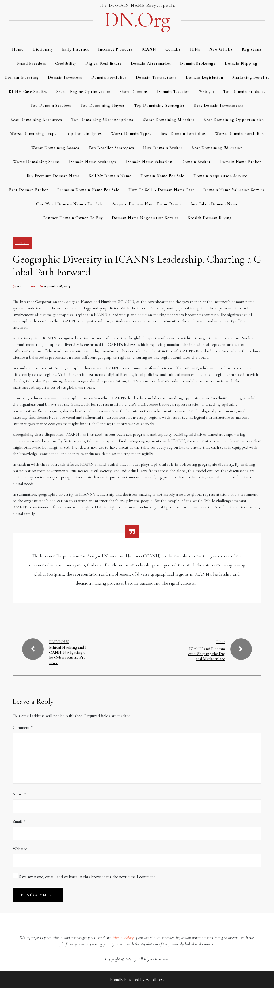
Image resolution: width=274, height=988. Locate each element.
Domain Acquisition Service (220, 175)
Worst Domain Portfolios (239, 133)
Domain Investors (65, 77)
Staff (19, 286)
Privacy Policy (122, 937)
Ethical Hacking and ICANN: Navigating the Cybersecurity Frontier (67, 655)
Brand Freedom (31, 63)
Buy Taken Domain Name (214, 203)
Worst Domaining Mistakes (168, 119)
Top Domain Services (50, 105)
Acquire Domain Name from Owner (146, 203)
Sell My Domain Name (110, 175)
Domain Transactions (156, 77)
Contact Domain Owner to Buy (73, 217)
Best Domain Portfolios (183, 133)
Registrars (252, 49)
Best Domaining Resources (36, 119)
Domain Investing (22, 77)
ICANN (149, 49)
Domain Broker (196, 161)
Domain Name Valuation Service (234, 189)
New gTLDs (221, 49)
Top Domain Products (244, 91)
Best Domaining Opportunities (234, 119)
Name (19, 794)
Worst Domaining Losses (55, 147)
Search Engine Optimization (83, 91)
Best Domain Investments (219, 105)
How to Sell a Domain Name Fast (161, 189)
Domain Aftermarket (151, 63)
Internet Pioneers (115, 49)
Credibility (65, 63)
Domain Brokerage (198, 63)
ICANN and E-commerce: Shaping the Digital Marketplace (206, 653)
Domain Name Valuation (149, 161)
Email (19, 821)
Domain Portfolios (109, 77)
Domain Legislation (204, 77)
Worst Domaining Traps (33, 133)
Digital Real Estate (103, 63)
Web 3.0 (206, 91)
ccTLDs (173, 49)
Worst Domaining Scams (36, 161)
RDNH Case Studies (28, 91)
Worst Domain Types (131, 133)
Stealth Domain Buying (210, 217)
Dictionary (43, 49)
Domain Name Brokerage (93, 161)
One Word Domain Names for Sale (69, 203)
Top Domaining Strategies (159, 105)
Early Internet (75, 49)
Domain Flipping (241, 63)
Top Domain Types (84, 133)
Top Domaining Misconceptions (102, 119)
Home (18, 49)
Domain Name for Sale (162, 175)
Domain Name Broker (240, 161)
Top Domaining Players (102, 105)
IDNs (195, 49)
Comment (23, 727)
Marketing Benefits (250, 77)
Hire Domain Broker (162, 147)
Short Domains (134, 91)
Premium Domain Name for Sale (88, 189)
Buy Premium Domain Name (53, 175)
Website (20, 848)
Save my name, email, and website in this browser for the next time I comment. (87, 876)
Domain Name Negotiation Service (145, 217)
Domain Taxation (173, 91)
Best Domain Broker (28, 189)
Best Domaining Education (217, 147)
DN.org (137, 20)
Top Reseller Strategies (111, 147)
